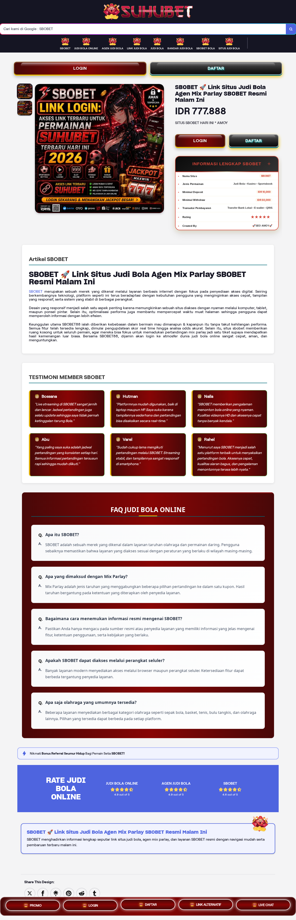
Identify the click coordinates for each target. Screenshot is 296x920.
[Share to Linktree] (55, 893)
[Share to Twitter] (29, 893)
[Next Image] (160, 149)
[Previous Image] (38, 149)
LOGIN (80, 68)
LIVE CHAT (266, 906)
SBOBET (36, 291)
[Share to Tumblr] (94, 893)
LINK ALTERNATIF (208, 906)
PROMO (36, 904)
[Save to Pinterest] (68, 893)
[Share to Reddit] (81, 893)
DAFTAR (216, 68)
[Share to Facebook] (42, 893)
